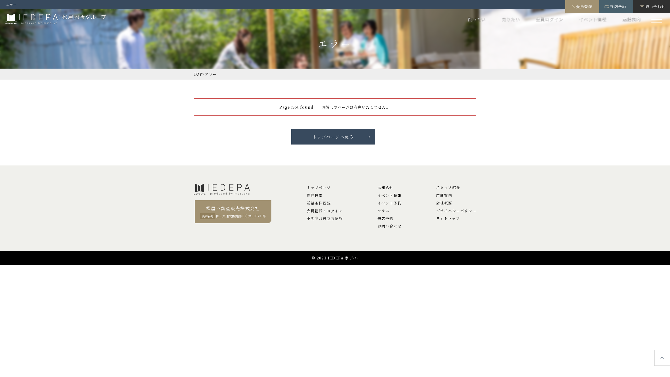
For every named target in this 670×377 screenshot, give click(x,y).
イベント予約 (389, 203)
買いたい (477, 19)
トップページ (319, 187)
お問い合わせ (389, 226)
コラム (383, 210)
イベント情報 (593, 19)
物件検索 (315, 195)
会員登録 (584, 6)
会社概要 (444, 203)
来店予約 (618, 6)
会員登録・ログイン (325, 210)
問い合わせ (655, 6)
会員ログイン (549, 19)
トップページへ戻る (333, 137)
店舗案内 (632, 19)
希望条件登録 (319, 203)
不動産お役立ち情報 (325, 218)
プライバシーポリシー (456, 210)
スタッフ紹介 (448, 187)
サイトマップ (448, 218)
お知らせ (385, 187)
